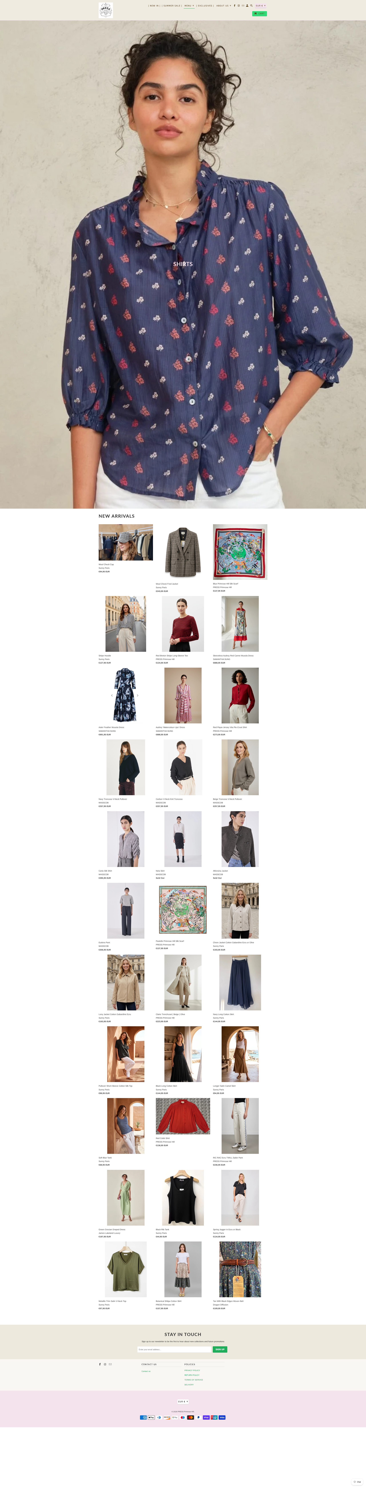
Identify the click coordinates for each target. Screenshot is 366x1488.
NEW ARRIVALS (117, 540)
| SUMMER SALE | (172, 6)
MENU (189, 6)
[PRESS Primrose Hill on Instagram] (239, 6)
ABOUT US (223, 6)
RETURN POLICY (191, 1399)
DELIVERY (189, 1409)
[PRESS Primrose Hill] (106, 10)
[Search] (251, 6)
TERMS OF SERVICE (193, 1404)
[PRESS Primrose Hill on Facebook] (234, 6)
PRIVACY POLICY (192, 1394)
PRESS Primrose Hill (186, 1436)
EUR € (261, 6)
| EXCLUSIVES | (205, 6)
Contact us (146, 1395)
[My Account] (247, 6)
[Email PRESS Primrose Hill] (243, 6)
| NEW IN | (154, 6)
